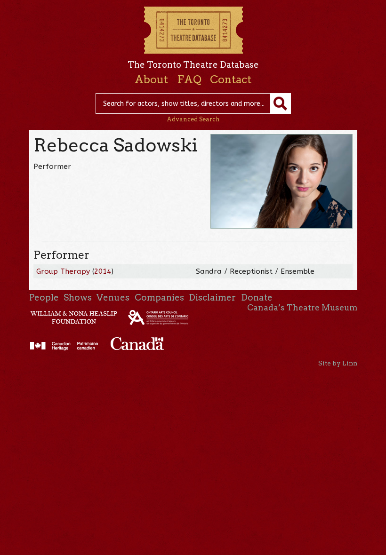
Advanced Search (193, 119)
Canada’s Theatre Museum (302, 307)
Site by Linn (337, 363)
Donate (257, 297)
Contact (230, 79)
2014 (102, 271)
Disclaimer (212, 297)
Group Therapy (63, 271)
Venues (112, 297)
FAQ (189, 79)
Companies (159, 297)
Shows (78, 297)
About (151, 79)
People (44, 297)
